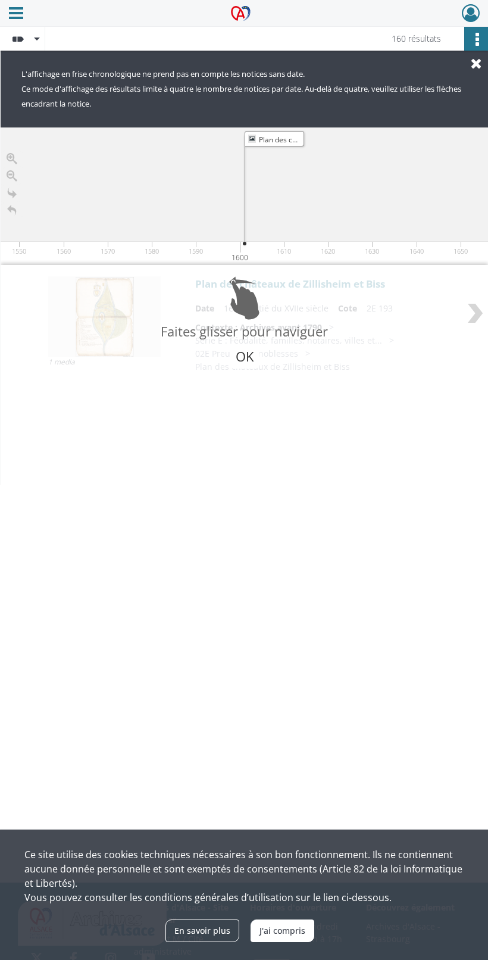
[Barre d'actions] (476, 39)
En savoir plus (202, 930)
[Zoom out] (12, 176)
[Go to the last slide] (12, 193)
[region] (244, 306)
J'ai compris (282, 930)
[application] (244, 196)
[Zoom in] (12, 158)
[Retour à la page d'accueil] (12, 210)
